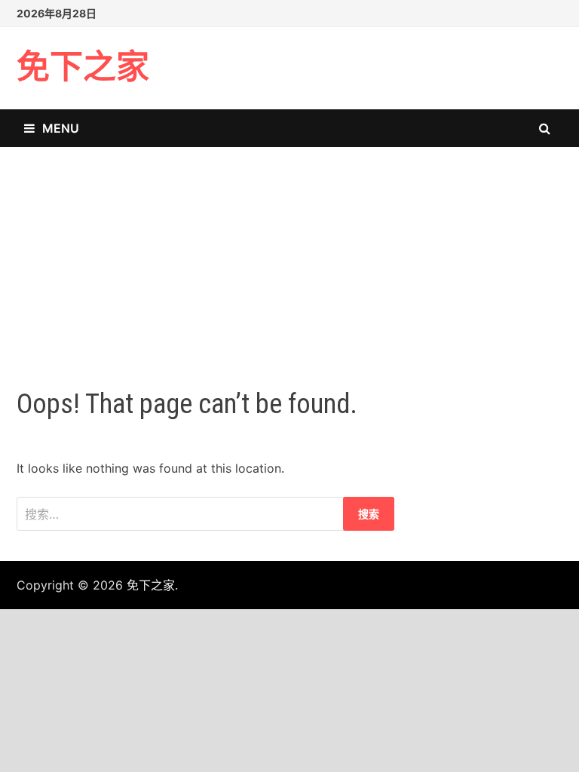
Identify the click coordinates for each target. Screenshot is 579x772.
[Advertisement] (289, 252)
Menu (60, 128)
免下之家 (83, 67)
